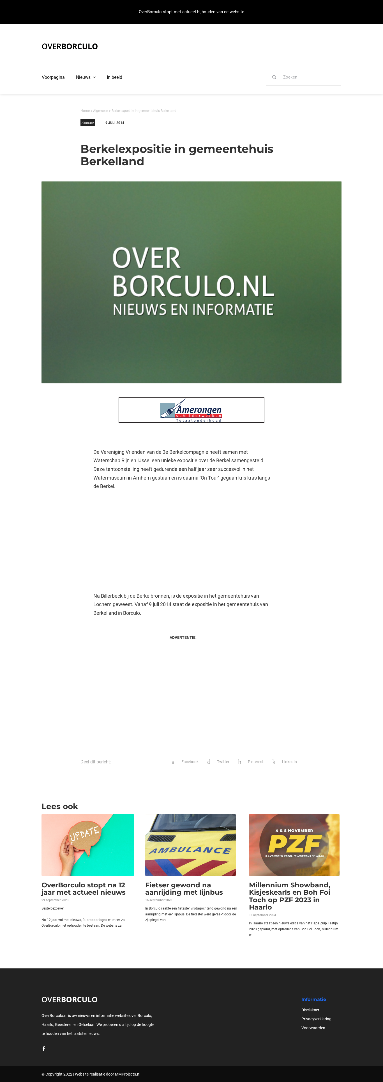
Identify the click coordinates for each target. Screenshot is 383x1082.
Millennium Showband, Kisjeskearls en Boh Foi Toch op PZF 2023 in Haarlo (289, 896)
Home (85, 111)
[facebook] (43, 1048)
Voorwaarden (313, 1028)
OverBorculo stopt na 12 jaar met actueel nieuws (83, 888)
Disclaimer (310, 1010)
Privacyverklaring (316, 1019)
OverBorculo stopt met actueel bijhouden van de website (191, 11)
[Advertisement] (183, 541)
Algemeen (100, 111)
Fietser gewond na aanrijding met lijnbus (184, 888)
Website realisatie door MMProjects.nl (107, 1074)
